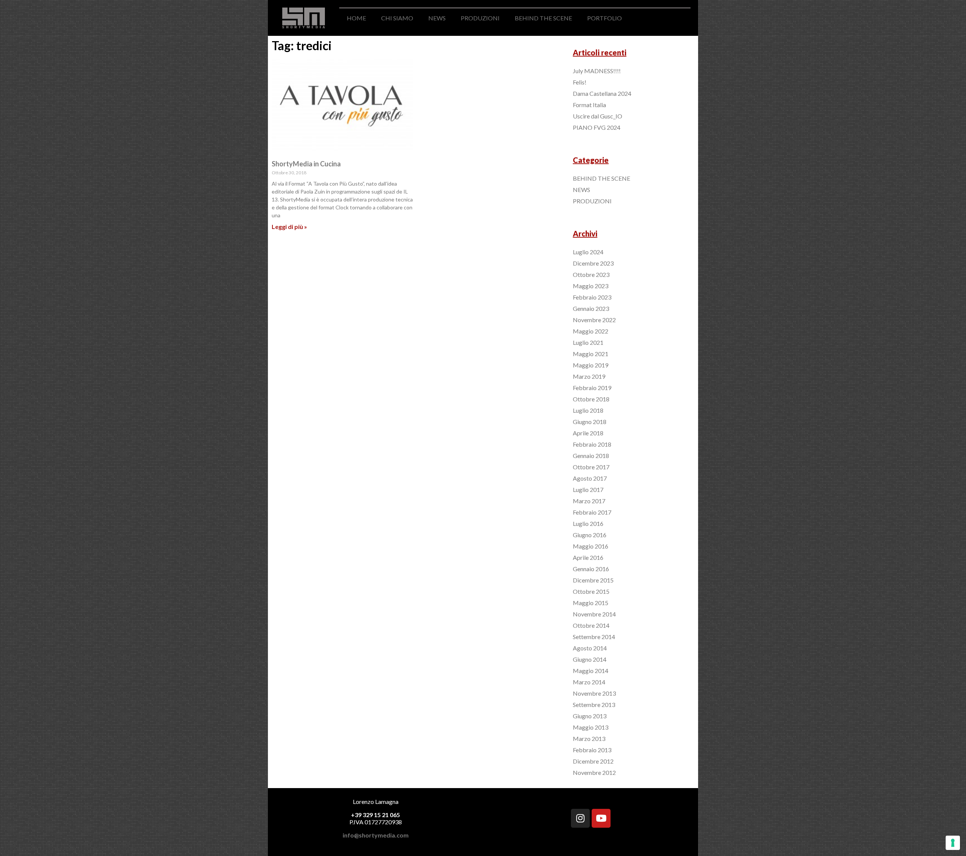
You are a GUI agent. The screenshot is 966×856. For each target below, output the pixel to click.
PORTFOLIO (604, 18)
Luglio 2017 (588, 489)
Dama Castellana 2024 (602, 93)
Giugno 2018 (589, 421)
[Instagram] (580, 818)
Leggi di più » (289, 226)
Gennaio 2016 (591, 568)
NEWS (437, 18)
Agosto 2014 (590, 648)
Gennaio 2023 (591, 308)
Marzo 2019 (589, 376)
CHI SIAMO (397, 18)
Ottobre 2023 (591, 274)
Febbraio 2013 (592, 749)
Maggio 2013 (590, 727)
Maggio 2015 (590, 602)
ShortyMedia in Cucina (306, 164)
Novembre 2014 (594, 614)
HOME (356, 18)
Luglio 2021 (588, 342)
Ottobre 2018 (591, 399)
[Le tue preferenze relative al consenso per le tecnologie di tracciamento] (953, 843)
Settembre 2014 (594, 636)
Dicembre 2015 (593, 580)
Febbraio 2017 (592, 512)
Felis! (579, 82)
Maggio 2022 (590, 331)
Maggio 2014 (590, 670)
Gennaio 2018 (591, 455)
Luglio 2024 (588, 251)
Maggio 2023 (590, 285)
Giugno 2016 (589, 534)
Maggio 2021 (590, 353)
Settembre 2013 (594, 704)
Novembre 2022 (594, 319)
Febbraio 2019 (592, 387)
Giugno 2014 (589, 659)
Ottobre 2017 (591, 466)
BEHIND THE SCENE (543, 18)
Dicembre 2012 (593, 761)
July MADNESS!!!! (597, 70)
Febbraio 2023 (592, 297)
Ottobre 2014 (591, 625)
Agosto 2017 (590, 478)
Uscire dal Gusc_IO (597, 116)
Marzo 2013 (589, 738)
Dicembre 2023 (593, 263)
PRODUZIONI (480, 18)
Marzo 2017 (589, 500)
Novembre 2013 (594, 693)
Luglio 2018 (588, 410)
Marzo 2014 (589, 681)
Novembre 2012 (594, 772)
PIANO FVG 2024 (596, 127)
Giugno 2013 (589, 715)
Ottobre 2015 (591, 591)
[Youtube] (601, 818)
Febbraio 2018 (592, 444)
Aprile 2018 (588, 432)
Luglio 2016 (588, 523)
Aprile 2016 (588, 557)
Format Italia (589, 104)
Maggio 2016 (590, 546)
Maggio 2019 (590, 365)
